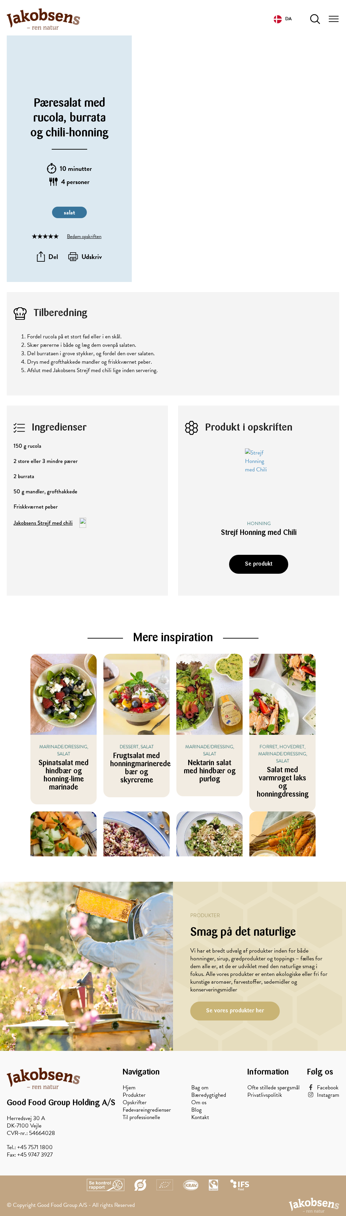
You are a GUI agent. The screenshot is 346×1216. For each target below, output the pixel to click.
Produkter (134, 1095)
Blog (196, 1110)
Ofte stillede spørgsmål (273, 1087)
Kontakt (200, 1117)
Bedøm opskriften (84, 236)
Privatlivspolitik (264, 1095)
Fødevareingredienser (147, 1110)
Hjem (129, 1087)
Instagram (328, 1095)
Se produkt (258, 564)
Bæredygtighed (208, 1095)
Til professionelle (141, 1117)
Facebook (328, 1087)
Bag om (199, 1087)
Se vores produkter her (235, 1011)
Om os (198, 1102)
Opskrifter (135, 1102)
